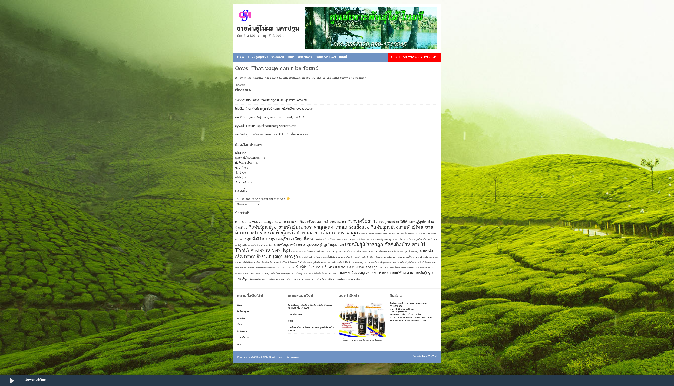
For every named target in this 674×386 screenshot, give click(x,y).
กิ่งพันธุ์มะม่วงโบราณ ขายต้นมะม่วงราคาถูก (314, 233)
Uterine (278, 222)
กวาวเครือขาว (361, 221)
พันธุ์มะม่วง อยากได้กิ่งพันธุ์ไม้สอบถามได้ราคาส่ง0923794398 (271, 267)
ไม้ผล (240, 57)
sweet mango (261, 222)
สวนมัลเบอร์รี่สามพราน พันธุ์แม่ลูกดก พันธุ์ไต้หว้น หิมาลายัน (273, 279)
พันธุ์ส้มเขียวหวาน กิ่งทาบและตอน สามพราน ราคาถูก (337, 267)
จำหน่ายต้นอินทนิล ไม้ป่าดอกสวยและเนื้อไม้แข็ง (317, 256)
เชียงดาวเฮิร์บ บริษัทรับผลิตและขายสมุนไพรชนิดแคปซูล (343, 279)
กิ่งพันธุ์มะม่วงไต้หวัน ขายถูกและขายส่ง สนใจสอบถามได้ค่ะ (381, 233)
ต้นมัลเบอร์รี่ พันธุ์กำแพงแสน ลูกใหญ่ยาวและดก (308, 262)
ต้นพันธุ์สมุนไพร (258, 57)
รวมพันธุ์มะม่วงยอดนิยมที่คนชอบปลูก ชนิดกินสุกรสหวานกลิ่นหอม (271, 100)
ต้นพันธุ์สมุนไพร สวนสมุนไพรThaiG (275, 262)
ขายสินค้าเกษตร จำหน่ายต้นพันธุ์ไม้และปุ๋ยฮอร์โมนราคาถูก (397, 251)
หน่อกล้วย (277, 57)
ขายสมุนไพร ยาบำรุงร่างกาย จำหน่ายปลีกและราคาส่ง (353, 251)
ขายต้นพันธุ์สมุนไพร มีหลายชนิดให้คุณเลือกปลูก (374, 239)
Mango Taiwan (241, 222)
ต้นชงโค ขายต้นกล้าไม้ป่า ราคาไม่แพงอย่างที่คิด (394, 256)
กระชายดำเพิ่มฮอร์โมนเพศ (303, 222)
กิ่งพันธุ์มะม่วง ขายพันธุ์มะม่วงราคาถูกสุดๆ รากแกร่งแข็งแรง (309, 227)
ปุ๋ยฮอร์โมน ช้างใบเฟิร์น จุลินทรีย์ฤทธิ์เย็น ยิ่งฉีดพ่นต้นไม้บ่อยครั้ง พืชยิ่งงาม (310, 307)
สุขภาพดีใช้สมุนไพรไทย (247, 158)
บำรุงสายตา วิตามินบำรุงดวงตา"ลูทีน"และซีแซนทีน (384, 262)
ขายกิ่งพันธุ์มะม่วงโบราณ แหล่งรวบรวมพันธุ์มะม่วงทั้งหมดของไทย (271, 134)
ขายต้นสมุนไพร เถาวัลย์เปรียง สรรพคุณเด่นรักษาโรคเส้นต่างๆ (311, 329)
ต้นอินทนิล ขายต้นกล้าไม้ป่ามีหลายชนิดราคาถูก (346, 262)
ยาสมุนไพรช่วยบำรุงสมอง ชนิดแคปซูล (416, 267)
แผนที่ (343, 57)
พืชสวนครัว (305, 57)
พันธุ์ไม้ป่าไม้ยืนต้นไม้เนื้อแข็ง (389, 267)
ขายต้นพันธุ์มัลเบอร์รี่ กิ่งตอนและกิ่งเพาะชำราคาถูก (335, 239)
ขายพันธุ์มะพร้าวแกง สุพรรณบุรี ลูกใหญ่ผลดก (309, 245)
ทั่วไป (238, 172)
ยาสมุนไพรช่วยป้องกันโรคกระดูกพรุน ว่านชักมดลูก (284, 273)
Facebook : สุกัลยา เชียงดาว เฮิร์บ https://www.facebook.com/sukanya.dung (411, 316)
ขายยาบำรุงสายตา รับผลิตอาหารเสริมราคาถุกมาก (310, 251)
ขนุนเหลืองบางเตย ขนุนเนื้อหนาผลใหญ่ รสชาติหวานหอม (266, 126)
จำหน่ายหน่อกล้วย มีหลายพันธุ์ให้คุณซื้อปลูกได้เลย (355, 256)
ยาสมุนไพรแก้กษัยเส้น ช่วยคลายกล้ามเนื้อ (320, 273)
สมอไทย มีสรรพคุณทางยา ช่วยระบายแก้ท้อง (372, 273)
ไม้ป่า (291, 57)
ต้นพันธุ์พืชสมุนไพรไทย (251, 262)
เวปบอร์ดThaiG (326, 57)
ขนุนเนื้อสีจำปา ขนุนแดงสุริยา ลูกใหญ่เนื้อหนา (280, 239)
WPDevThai (431, 356)
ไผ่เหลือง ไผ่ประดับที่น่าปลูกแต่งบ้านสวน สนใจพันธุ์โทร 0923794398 (274, 109)
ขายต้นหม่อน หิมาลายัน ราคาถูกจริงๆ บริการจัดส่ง (412, 239)
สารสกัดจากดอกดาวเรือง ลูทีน (309, 279)
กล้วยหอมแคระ (335, 222)
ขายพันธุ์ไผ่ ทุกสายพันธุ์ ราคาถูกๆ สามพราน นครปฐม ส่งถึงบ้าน (271, 117)
